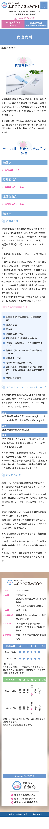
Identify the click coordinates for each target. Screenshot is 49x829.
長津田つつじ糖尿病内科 (26, 802)
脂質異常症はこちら (14, 187)
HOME (4, 47)
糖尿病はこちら (12, 170)
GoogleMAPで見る (25, 775)
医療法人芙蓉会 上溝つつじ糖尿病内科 (25, 814)
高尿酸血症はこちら (14, 204)
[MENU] (43, 5)
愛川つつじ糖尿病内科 (25, 794)
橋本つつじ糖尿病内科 (25, 798)
